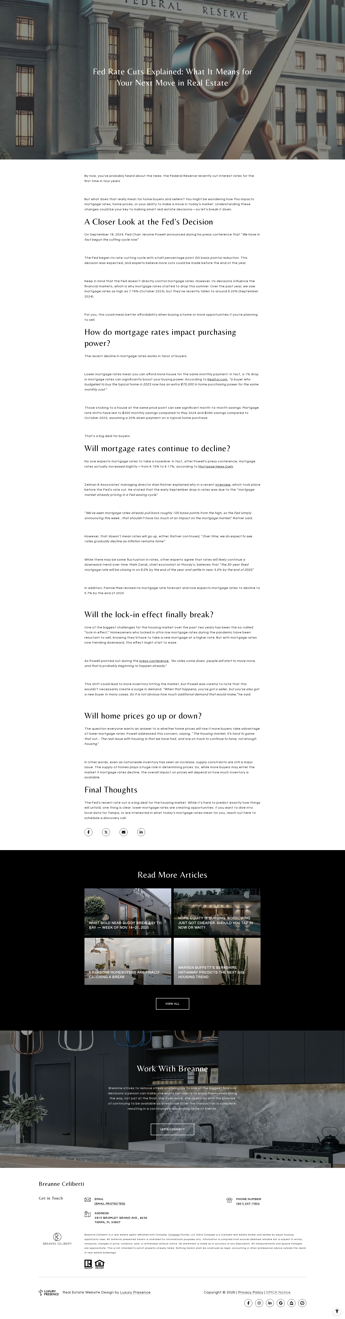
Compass (174, 1234)
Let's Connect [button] (172, 1129)
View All (173, 1003)
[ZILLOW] (291, 1303)
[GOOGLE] (281, 1303)
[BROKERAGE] (302, 1303)
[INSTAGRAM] (259, 1303)
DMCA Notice (278, 1292)
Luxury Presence (135, 1292)
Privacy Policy (250, 1292)
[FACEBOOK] (248, 1303)
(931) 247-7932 (248, 1203)
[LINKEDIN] (270, 1303)
